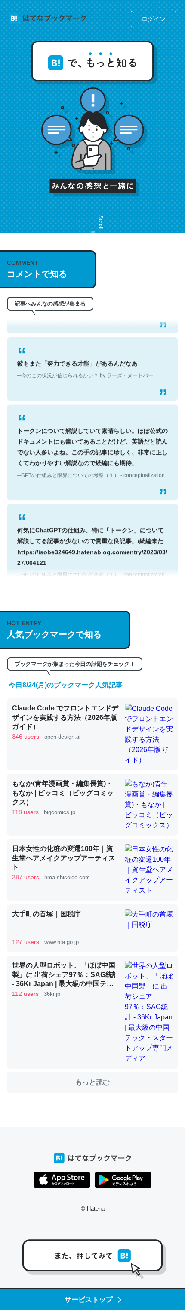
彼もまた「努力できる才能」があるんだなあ (85, 360)
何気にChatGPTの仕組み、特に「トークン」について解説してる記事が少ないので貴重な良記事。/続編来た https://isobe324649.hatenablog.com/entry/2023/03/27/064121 (92, 543)
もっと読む (92, 1082)
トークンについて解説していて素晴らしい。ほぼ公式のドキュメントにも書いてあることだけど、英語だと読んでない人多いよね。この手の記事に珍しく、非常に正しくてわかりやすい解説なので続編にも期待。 (92, 444)
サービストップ (89, 1299)
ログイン (154, 18)
